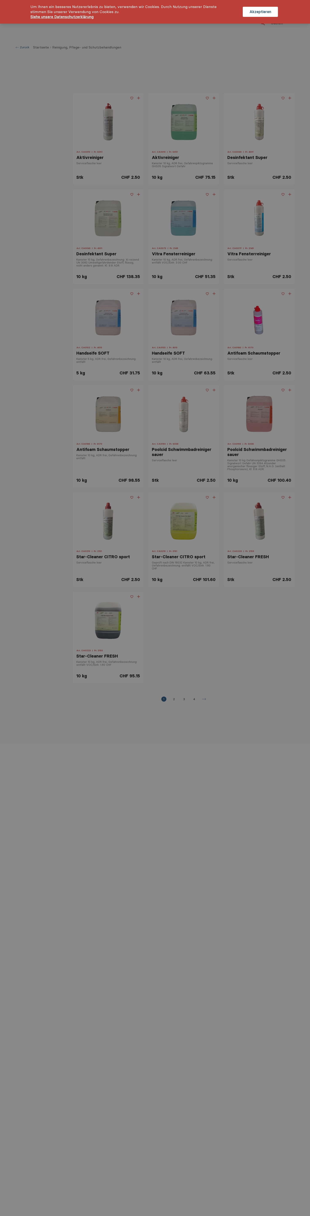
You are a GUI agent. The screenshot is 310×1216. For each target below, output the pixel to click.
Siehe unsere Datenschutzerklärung (62, 16)
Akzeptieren (260, 11)
